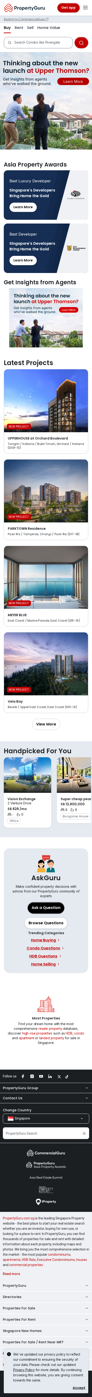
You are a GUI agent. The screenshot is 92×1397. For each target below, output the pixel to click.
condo (79, 1033)
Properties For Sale (19, 1308)
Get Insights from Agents (46, 317)
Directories (12, 1297)
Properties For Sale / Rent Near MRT (33, 1342)
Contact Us (12, 1098)
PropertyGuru (14, 1285)
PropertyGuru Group (20, 1088)
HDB (69, 1033)
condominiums (59, 1254)
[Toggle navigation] (85, 8)
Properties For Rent (19, 1319)
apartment (26, 1038)
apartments (12, 1260)
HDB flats (29, 1260)
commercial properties (26, 1265)
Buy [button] (7, 27)
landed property (51, 1038)
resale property (50, 1028)
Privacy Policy (24, 1370)
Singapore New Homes (22, 1330)
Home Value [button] (48, 27)
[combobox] (42, 42)
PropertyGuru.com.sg (18, 1218)
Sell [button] (30, 27)
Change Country (17, 1110)
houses (81, 1260)
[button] (46, 724)
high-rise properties (37, 1033)
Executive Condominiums (56, 1260)
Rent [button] (19, 27)
